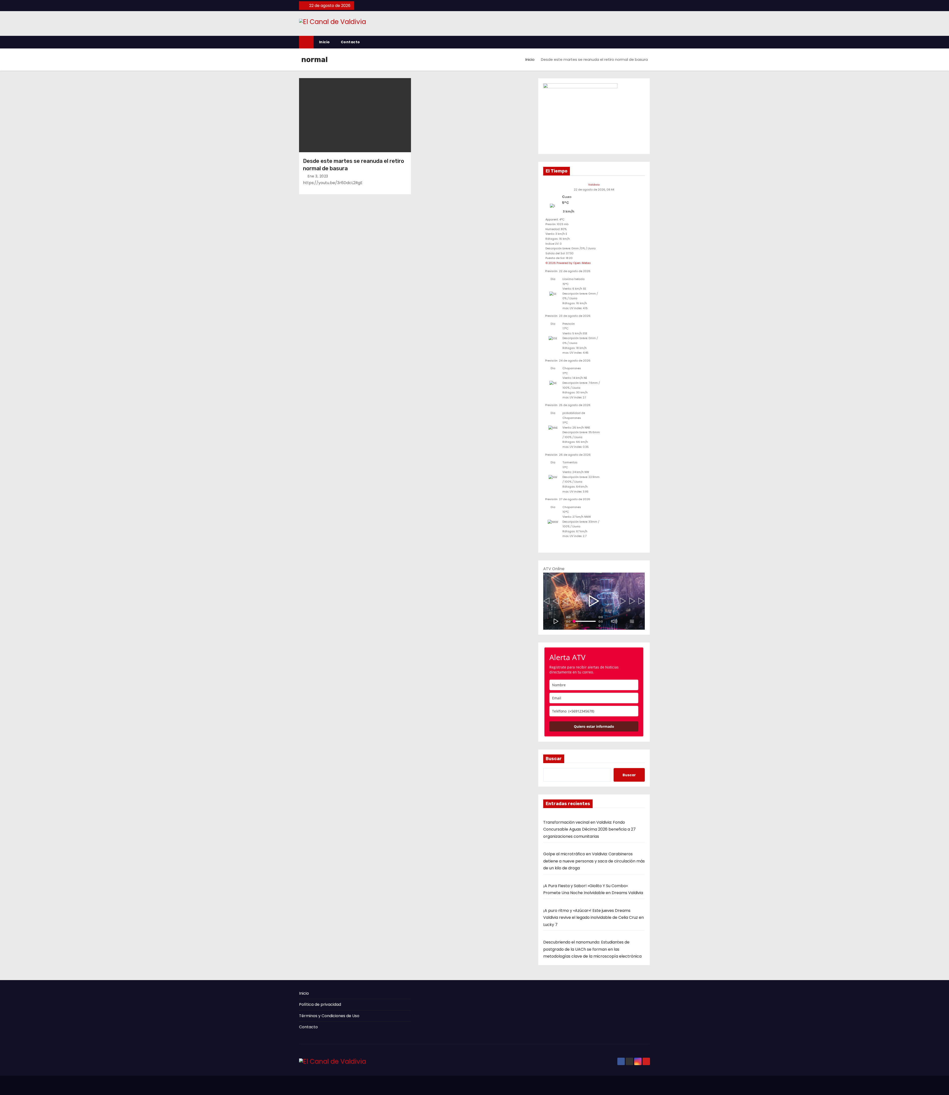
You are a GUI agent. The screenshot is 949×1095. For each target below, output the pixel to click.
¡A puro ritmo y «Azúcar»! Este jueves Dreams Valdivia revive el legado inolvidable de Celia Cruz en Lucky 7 (593, 917)
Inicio (324, 42)
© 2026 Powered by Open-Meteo (568, 263)
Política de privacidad (320, 1004)
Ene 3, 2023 (318, 176)
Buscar (554, 758)
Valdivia (594, 185)
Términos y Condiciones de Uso (329, 1016)
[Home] (306, 42)
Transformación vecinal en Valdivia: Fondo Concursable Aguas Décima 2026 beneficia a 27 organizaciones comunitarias (589, 829)
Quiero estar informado (594, 726)
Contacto (350, 42)
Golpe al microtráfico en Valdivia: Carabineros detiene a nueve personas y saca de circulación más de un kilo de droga (594, 861)
